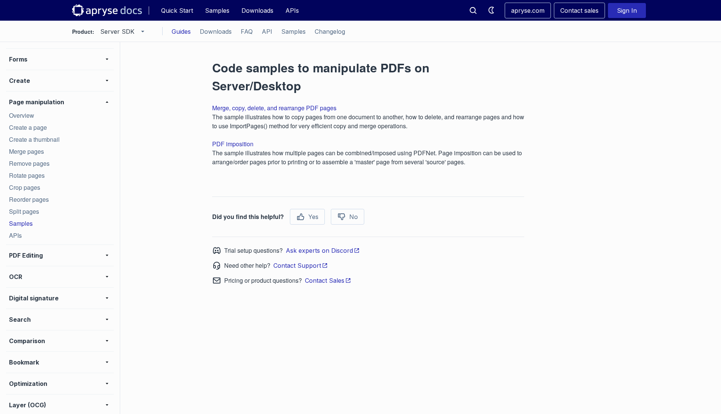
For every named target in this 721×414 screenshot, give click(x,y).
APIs (292, 10)
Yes (313, 216)
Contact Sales (324, 280)
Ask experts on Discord (319, 250)
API (267, 31)
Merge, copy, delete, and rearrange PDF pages (274, 108)
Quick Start (177, 10)
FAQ (247, 31)
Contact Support (297, 265)
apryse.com (528, 10)
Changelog (330, 31)
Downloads (257, 10)
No (353, 216)
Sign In (627, 10)
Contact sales (579, 10)
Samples (217, 10)
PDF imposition (232, 144)
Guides (181, 31)
